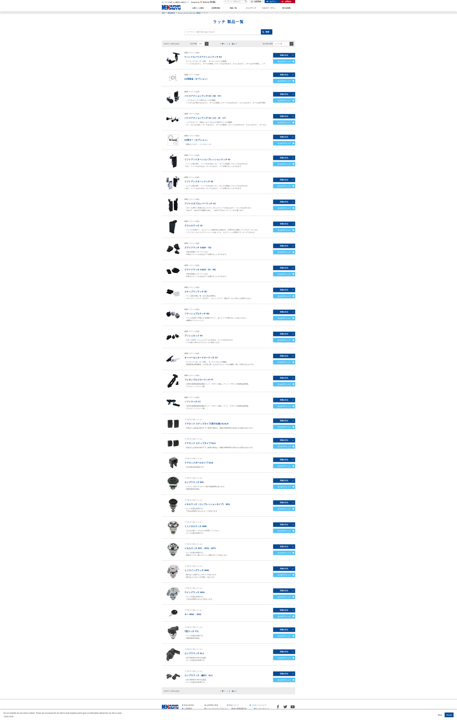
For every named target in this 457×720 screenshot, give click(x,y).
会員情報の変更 (212, 705)
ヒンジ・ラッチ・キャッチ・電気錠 (189, 13)
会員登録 (257, 1)
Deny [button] (440, 715)
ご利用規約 (188, 708)
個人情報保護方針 (240, 708)
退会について (234, 705)
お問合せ (288, 1)
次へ (233, 44)
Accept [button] (449, 715)
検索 (267, 32)
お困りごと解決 (198, 8)
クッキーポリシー (262, 708)
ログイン (273, 1)
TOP (163, 13)
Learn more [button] (8, 716)
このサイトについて (258, 705)
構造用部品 (171, 13)
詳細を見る (284, 55)
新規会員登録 (189, 705)
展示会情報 (286, 8)
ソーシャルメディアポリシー (217, 708)
